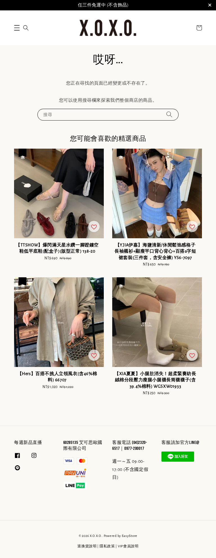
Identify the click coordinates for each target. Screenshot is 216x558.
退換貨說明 (87, 546)
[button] (17, 28)
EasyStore (129, 536)
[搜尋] (169, 114)
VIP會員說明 (128, 546)
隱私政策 (107, 546)
